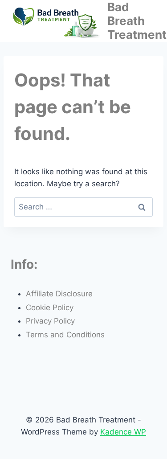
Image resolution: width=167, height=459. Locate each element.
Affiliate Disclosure (59, 293)
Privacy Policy (50, 320)
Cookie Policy (49, 307)
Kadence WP (123, 431)
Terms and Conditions (65, 334)
